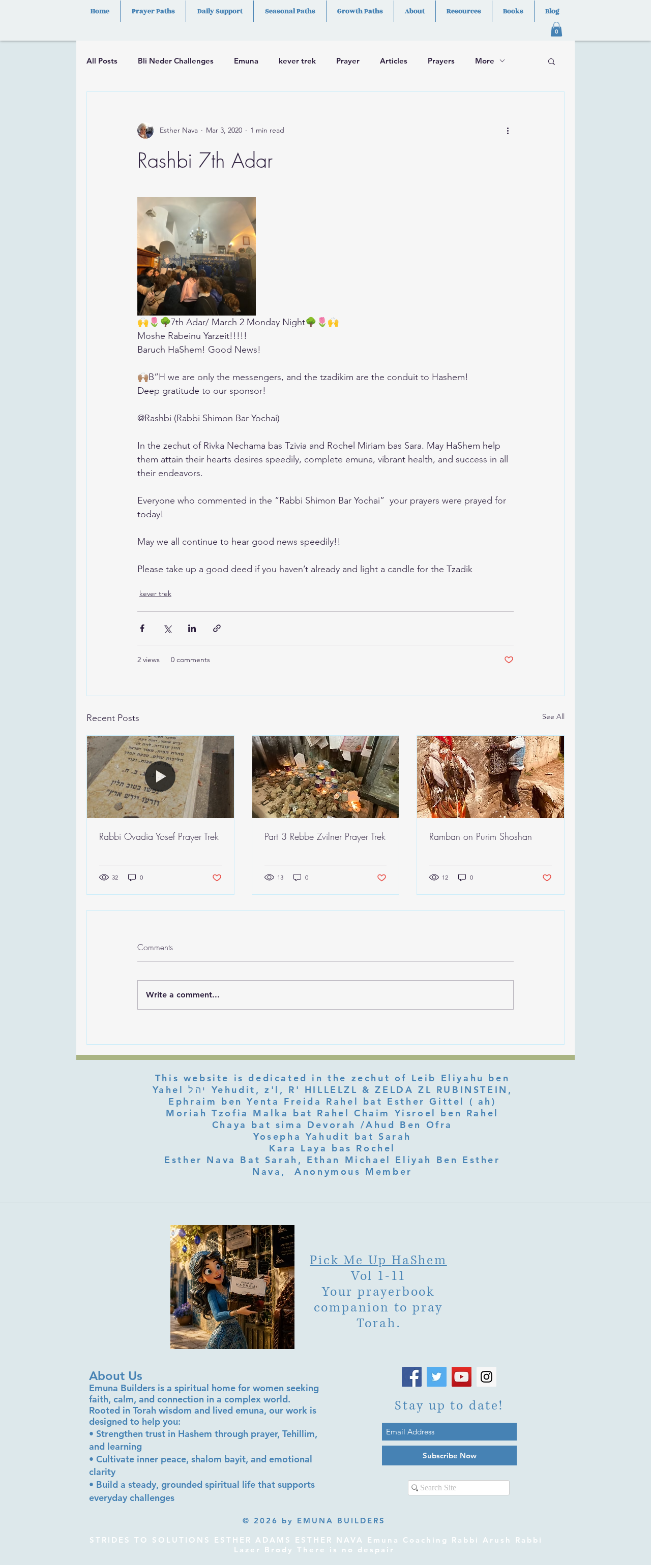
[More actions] (507, 130)
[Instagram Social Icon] (486, 1377)
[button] (556, 29)
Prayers (441, 61)
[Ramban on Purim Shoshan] (490, 777)
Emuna (246, 61)
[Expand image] (196, 256)
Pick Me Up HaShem (378, 1260)
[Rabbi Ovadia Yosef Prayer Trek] (160, 777)
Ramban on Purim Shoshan (480, 836)
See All (553, 716)
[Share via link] (217, 628)
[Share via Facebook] (142, 628)
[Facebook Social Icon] (412, 1377)
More (484, 61)
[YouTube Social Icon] (461, 1377)
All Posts (101, 61)
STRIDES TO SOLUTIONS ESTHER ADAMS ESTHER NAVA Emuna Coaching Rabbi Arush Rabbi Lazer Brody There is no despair (316, 1544)
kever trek (297, 61)
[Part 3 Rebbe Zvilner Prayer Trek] (325, 777)
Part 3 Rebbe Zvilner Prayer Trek (325, 836)
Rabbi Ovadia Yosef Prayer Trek (159, 836)
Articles (393, 61)
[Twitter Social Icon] (437, 1377)
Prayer (348, 61)
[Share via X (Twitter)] (167, 628)
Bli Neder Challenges (176, 61)
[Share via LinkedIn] (192, 628)
